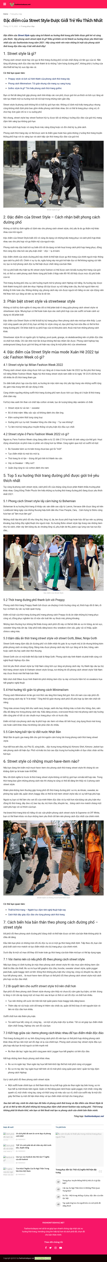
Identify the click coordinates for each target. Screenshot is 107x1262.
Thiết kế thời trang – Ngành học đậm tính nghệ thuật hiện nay (37, 910)
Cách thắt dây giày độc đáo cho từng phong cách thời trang (36, 914)
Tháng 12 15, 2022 (10, 26)
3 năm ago (21, 1174)
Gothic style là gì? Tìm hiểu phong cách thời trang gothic (35, 88)
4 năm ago (21, 1139)
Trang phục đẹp (16, 14)
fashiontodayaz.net (94, 1116)
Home (5, 14)
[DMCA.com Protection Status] (43, 1258)
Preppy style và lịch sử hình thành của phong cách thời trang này (39, 79)
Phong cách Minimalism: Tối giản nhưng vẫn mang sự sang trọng (39, 83)
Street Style (23, 35)
